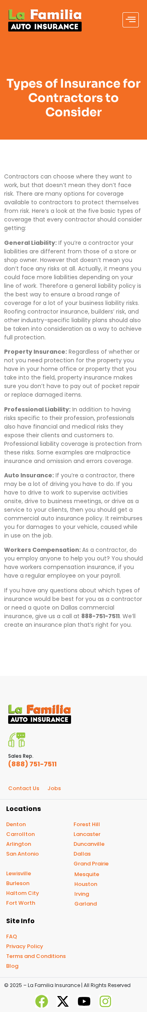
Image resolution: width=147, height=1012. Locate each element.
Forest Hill (87, 824)
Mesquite (86, 874)
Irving (81, 894)
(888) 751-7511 (32, 764)
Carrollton (20, 834)
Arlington (18, 844)
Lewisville (18, 873)
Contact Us (23, 788)
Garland (85, 904)
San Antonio (22, 854)
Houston (85, 884)
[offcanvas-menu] (130, 19)
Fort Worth (20, 903)
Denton (16, 824)
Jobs (54, 788)
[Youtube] (84, 1001)
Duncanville (89, 844)
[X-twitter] (62, 1001)
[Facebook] (41, 1001)
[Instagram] (105, 1001)
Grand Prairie (91, 863)
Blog (12, 966)
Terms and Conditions (36, 956)
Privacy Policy (24, 946)
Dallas (82, 854)
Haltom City (22, 893)
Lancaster (87, 834)
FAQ (11, 936)
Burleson (17, 883)
